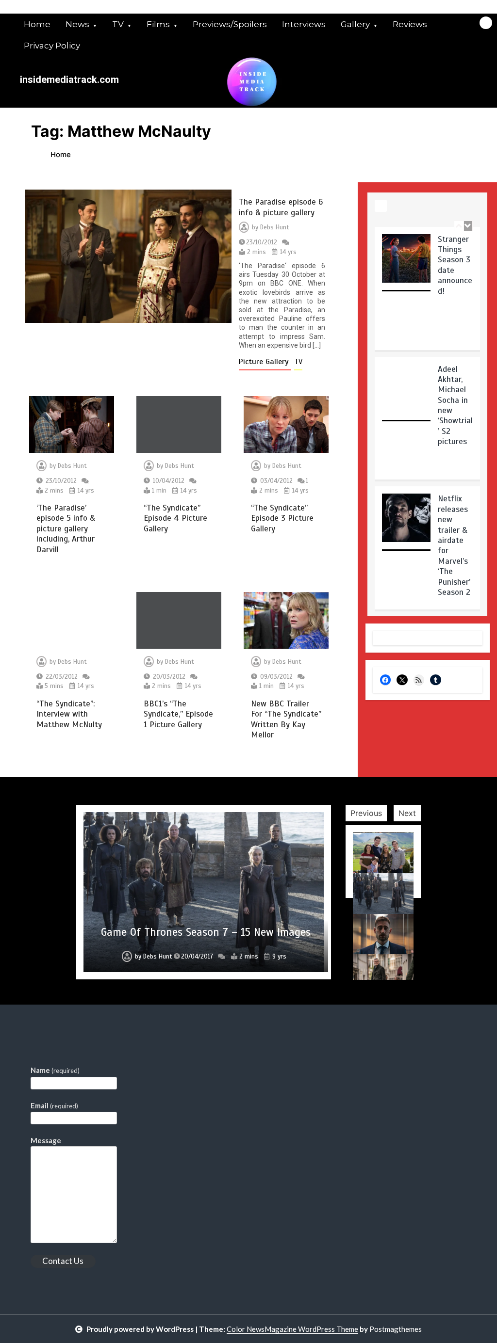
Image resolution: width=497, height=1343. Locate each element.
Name (55, 1070)
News (77, 24)
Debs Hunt (274, 227)
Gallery (355, 24)
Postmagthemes (395, 1329)
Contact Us (62, 1261)
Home (37, 24)
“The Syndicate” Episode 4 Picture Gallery (175, 518)
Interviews (304, 24)
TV (118, 24)
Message (46, 1140)
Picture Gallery (265, 362)
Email (54, 1105)
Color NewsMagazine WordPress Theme (292, 1329)
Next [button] (407, 813)
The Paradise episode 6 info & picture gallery (281, 207)
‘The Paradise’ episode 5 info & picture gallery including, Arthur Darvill (65, 529)
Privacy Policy (52, 45)
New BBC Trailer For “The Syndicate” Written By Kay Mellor (286, 719)
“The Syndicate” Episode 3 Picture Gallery (282, 518)
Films (158, 24)
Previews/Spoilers (230, 24)
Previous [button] (366, 813)
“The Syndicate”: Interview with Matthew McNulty (69, 714)
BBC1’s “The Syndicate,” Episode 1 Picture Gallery (178, 714)
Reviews (410, 24)
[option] (427, 292)
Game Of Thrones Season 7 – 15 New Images (206, 932)
